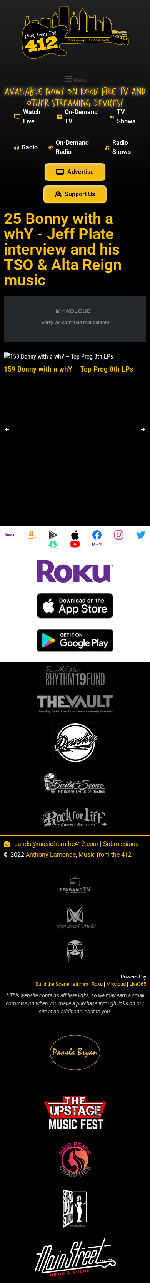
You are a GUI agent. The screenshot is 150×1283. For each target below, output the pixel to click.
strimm (80, 984)
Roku (97, 984)
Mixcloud (116, 984)
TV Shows (126, 116)
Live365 (137, 984)
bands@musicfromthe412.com (56, 844)
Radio (30, 147)
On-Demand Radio (72, 147)
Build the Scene (52, 984)
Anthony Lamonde (51, 854)
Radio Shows (121, 147)
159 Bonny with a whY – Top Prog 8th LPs (68, 369)
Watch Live (31, 116)
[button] (75, 79)
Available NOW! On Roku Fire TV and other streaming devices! (75, 97)
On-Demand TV (81, 116)
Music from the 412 (105, 854)
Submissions (120, 844)
